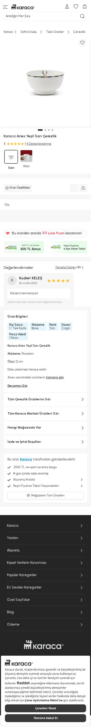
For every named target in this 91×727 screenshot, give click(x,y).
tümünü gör (55, 377)
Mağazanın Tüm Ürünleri (47, 495)
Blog (10, 612)
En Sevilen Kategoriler (24, 587)
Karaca (12, 525)
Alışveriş (13, 550)
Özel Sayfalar (18, 600)
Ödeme (13, 624)
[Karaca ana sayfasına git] (44, 644)
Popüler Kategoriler (22, 575)
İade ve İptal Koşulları (24, 442)
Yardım (12, 538)
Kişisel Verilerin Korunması (26, 563)
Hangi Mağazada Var (24, 427)
